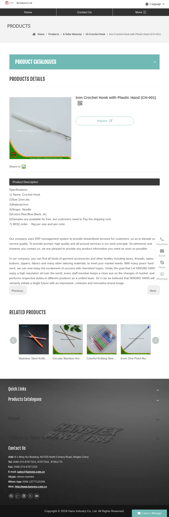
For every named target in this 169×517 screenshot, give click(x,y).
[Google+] (17, 496)
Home (28, 12)
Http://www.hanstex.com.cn (31, 486)
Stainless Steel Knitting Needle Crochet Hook (33, 358)
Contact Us (84, 12)
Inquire (102, 121)
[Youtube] (36, 496)
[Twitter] (30, 496)
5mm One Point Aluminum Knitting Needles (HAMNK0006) (135, 358)
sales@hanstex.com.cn (31, 471)
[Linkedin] (23, 496)
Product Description (25, 182)
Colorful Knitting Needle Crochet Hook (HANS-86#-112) (101, 358)
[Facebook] (11, 496)
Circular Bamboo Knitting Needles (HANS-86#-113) (67, 358)
